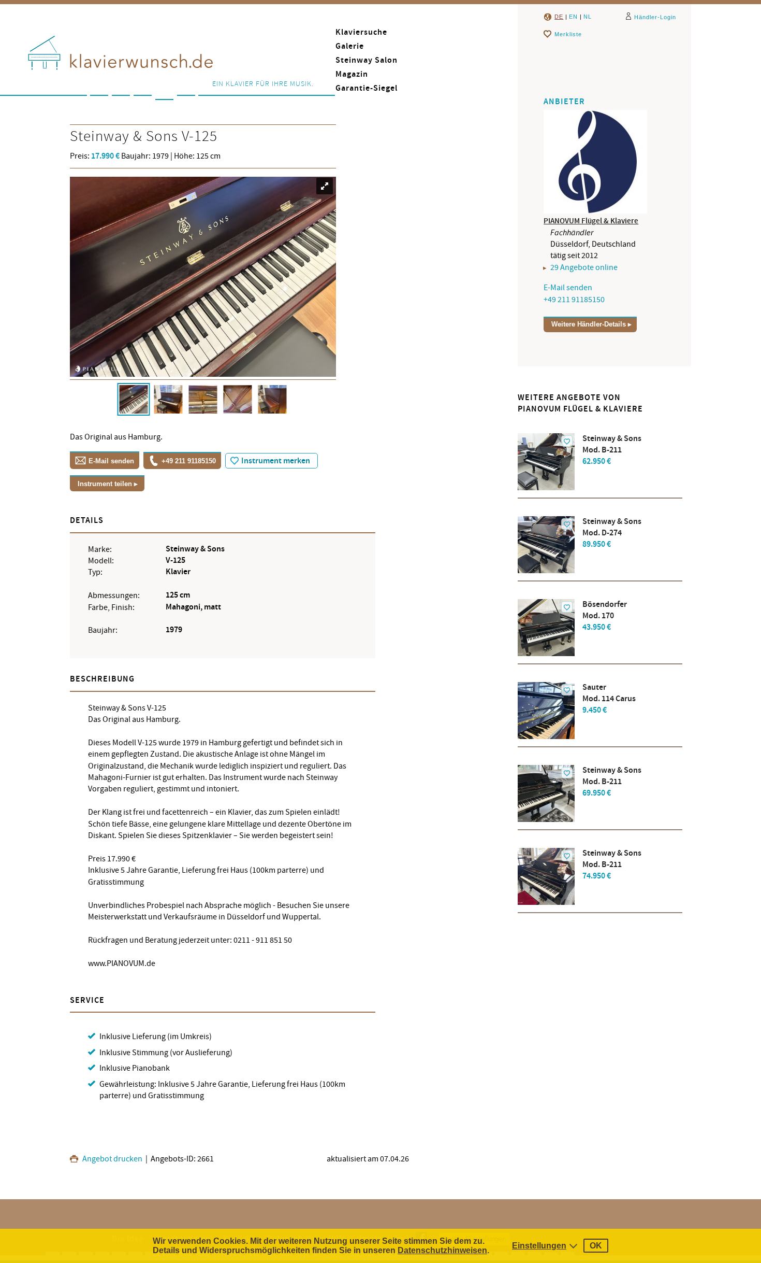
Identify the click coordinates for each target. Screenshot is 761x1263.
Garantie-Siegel (366, 88)
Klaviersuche (361, 32)
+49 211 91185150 (189, 461)
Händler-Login (655, 17)
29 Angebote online (584, 267)
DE (558, 16)
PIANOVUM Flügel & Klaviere (591, 221)
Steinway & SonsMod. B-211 (611, 450)
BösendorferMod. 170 (604, 616)
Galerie (349, 46)
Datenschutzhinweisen (442, 1250)
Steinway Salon (366, 60)
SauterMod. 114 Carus (609, 699)
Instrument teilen (105, 484)
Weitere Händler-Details (588, 324)
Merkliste (568, 34)
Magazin (351, 74)
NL (587, 16)
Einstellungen (539, 1245)
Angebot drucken (111, 1159)
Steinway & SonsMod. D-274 (611, 533)
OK (596, 1245)
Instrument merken (275, 461)
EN (573, 16)
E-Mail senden (111, 461)
